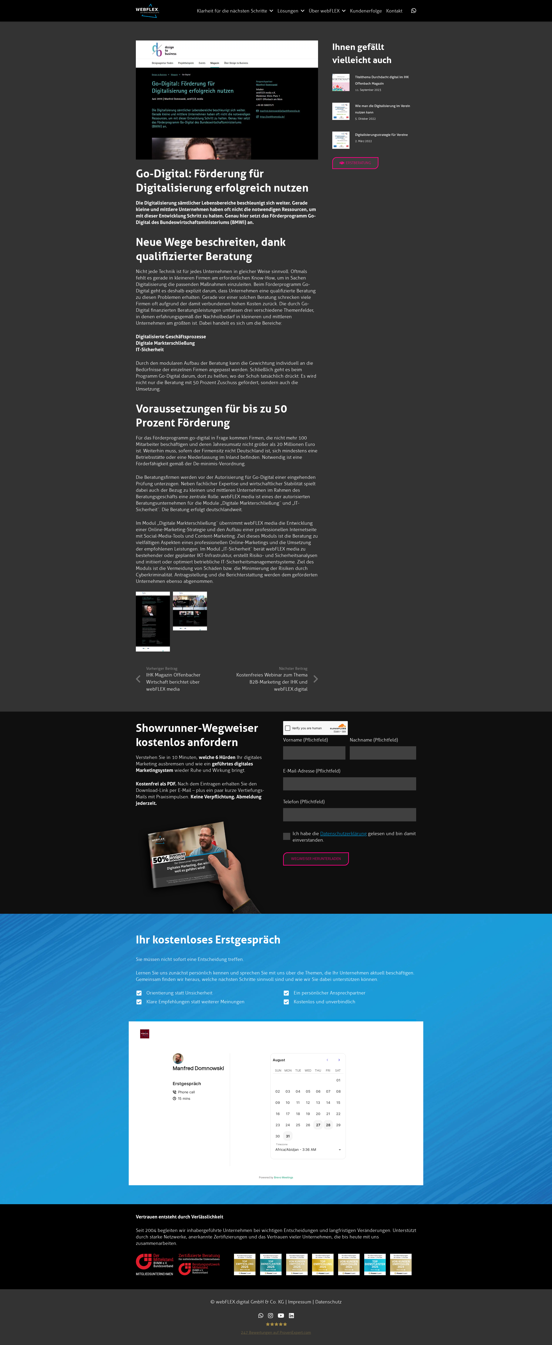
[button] (271, 11)
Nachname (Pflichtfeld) (374, 740)
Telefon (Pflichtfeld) (304, 802)
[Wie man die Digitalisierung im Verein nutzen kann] (341, 111)
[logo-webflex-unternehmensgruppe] (147, 10)
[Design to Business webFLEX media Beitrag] (153, 622)
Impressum (299, 1302)
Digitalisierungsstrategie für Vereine (381, 135)
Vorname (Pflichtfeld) (305, 740)
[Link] (413, 10)
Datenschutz (328, 1302)
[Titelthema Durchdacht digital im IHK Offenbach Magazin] (341, 82)
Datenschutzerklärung (343, 833)
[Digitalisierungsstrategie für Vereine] (341, 140)
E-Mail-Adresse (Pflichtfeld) (311, 771)
